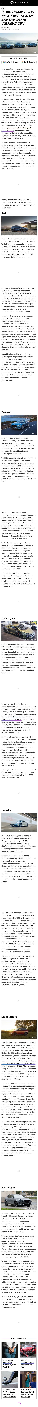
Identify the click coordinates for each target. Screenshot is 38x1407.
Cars (3, 8)
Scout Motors (32, 1037)
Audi (35, 234)
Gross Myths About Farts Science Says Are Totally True (9, 1363)
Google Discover (29, 62)
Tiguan (9, 138)
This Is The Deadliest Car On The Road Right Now (27, 1363)
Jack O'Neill (7, 27)
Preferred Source (11, 62)
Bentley (35, 52)
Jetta (21, 138)
